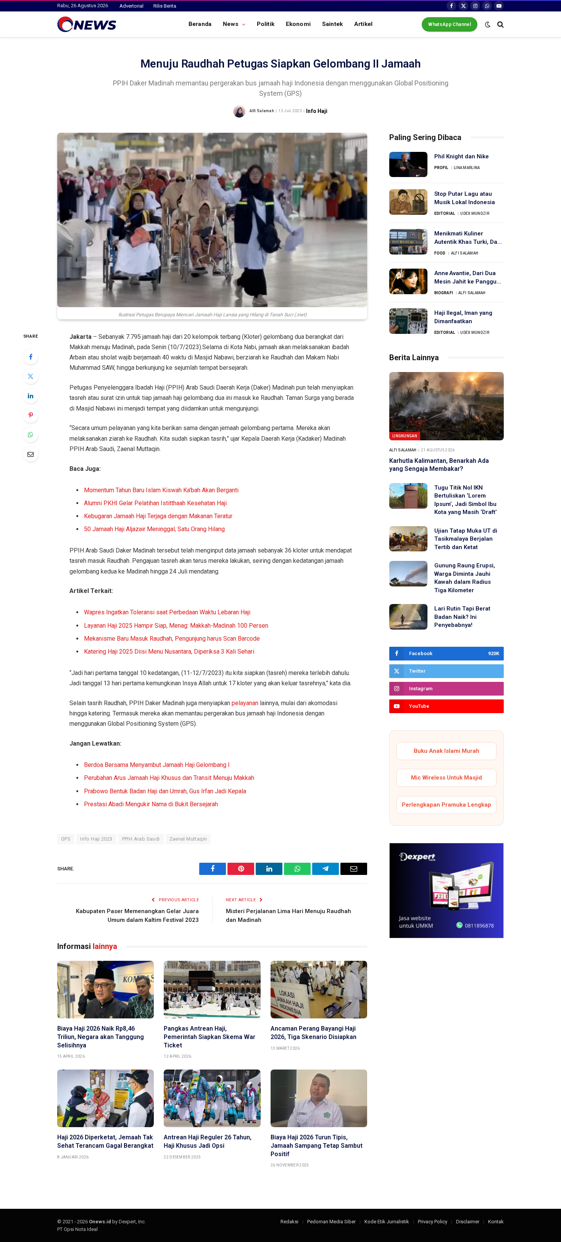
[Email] (30, 454)
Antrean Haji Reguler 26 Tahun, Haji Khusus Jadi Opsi (207, 1141)
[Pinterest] (30, 415)
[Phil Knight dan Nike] (408, 164)
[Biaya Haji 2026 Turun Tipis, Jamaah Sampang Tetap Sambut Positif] (319, 1098)
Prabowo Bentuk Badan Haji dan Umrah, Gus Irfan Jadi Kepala (165, 791)
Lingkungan (404, 436)
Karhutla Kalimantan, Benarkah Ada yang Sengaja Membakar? (439, 465)
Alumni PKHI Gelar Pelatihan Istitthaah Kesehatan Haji (155, 503)
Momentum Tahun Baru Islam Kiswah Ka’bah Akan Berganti (161, 490)
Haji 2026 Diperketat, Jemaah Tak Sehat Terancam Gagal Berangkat (105, 1141)
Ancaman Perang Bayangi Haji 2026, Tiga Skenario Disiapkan (313, 1033)
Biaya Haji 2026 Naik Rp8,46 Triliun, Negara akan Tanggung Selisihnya (100, 1037)
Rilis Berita (164, 6)
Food (439, 253)
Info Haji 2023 (96, 839)
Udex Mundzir (474, 213)
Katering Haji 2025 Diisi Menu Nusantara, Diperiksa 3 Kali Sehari (169, 651)
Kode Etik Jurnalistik (386, 1221)
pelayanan (245, 703)
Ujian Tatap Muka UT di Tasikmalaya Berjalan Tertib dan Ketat (465, 539)
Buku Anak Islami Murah (446, 750)
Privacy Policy (432, 1221)
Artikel (363, 24)
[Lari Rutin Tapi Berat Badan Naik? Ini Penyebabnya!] (408, 617)
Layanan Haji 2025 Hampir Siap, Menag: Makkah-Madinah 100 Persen (176, 625)
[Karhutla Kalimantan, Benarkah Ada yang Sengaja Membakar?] (446, 406)
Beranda (200, 24)
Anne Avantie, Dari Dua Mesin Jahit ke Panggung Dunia (468, 278)
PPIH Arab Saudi (141, 839)
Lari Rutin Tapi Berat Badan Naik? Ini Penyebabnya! (462, 616)
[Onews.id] (86, 24)
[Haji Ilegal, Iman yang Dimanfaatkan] (408, 321)
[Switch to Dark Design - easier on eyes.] (487, 24)
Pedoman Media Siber (331, 1221)
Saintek (332, 24)
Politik (265, 24)
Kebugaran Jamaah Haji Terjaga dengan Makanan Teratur (158, 516)
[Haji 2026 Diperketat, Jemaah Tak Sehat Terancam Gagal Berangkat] (105, 1098)
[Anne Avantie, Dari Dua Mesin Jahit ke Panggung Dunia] (408, 281)
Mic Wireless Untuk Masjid (446, 777)
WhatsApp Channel (449, 24)
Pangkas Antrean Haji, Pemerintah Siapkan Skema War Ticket (209, 1037)
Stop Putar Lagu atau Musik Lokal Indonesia (464, 197)
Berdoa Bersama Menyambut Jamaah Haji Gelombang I (157, 764)
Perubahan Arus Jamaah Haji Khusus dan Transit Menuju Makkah (169, 777)
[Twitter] (30, 376)
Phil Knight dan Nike (461, 156)
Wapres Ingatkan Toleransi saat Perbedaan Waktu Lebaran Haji (167, 612)
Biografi (443, 293)
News (231, 24)
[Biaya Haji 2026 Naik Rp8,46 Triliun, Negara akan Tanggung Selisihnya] (105, 989)
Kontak (496, 1221)
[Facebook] (30, 356)
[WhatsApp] (30, 434)
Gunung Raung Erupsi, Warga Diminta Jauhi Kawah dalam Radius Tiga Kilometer (464, 577)
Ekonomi (298, 24)
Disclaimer (467, 1221)
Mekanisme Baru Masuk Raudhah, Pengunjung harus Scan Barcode (172, 638)
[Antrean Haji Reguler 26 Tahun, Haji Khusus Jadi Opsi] (212, 1098)
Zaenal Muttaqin (188, 839)
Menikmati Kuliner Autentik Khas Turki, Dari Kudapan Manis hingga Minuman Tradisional (467, 238)
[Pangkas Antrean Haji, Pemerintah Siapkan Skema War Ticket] (212, 989)
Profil (441, 168)
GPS (66, 839)
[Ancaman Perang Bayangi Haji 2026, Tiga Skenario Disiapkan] (319, 989)
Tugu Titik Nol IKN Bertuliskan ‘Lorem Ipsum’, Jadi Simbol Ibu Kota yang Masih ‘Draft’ (465, 499)
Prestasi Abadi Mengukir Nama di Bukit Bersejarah (151, 804)
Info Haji (316, 111)
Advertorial (131, 6)
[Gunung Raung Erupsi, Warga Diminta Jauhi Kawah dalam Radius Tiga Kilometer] (408, 573)
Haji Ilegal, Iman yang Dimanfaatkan (463, 316)
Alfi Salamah (262, 111)
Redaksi (289, 1221)
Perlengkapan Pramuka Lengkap (446, 804)
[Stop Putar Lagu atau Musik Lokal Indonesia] (408, 202)
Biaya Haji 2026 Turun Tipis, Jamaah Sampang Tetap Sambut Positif (317, 1146)
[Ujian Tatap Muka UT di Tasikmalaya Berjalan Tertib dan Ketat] (408, 539)
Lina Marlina (467, 168)
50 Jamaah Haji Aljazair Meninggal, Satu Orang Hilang (154, 529)
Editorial (444, 213)
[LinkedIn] (30, 395)
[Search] (500, 24)
